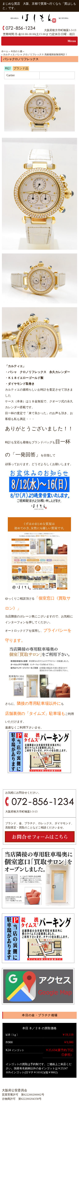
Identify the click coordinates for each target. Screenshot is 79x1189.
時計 (8, 68)
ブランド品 (20, 68)
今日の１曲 (16, 51)
